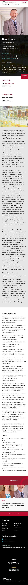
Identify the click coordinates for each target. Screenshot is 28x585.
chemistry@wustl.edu (14, 570)
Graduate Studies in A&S (9, 541)
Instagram (9, 563)
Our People (4, 525)
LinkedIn (18, 563)
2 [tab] (12, 514)
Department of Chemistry (11, 4)
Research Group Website (9, 56)
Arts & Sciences (7, 539)
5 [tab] (18, 514)
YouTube (16, 563)
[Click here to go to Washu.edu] (7, 579)
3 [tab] (14, 514)
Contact (16, 525)
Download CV (6, 53)
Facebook (12, 563)
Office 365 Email (17, 527)
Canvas (3, 530)
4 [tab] (16, 514)
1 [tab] (10, 514)
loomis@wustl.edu (9, 83)
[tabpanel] (14, 498)
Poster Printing (17, 523)
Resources (4, 523)
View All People (25, 76)
